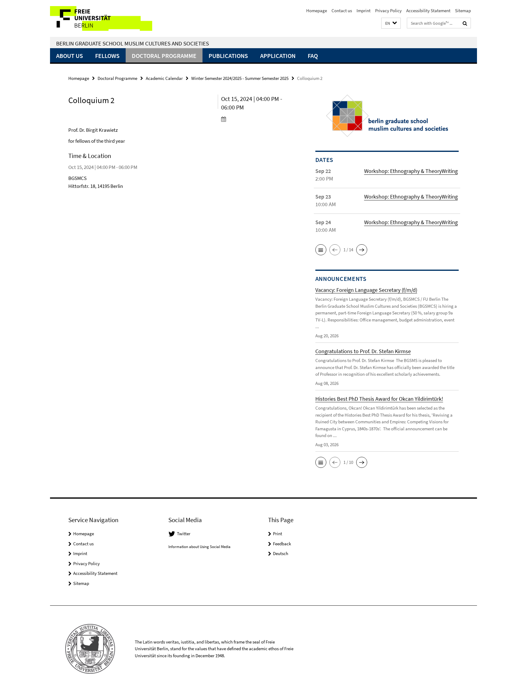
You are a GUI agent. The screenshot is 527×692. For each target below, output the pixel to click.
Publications (228, 55)
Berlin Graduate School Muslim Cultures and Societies (132, 43)
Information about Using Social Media (199, 546)
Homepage (316, 10)
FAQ (313, 55)
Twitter (183, 533)
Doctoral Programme (164, 55)
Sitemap (463, 10)
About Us (69, 55)
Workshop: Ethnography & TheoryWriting (411, 170)
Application (278, 55)
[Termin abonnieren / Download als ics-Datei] (256, 119)
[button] (391, 23)
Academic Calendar (164, 78)
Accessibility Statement (428, 10)
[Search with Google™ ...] (465, 23)
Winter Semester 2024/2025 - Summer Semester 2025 (240, 78)
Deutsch (280, 553)
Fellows (107, 55)
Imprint (364, 10)
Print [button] (277, 533)
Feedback (282, 544)
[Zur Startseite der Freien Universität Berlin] (101, 18)
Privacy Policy (388, 10)
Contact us (342, 10)
